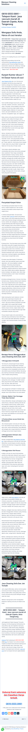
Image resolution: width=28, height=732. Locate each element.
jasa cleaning (15, 497)
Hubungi (4, 640)
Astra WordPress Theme (17, 728)
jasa (6, 642)
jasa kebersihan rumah (15, 62)
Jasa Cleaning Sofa (6, 81)
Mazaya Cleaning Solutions (8, 3)
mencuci (12, 216)
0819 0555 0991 (14, 703)
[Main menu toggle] (25, 3)
